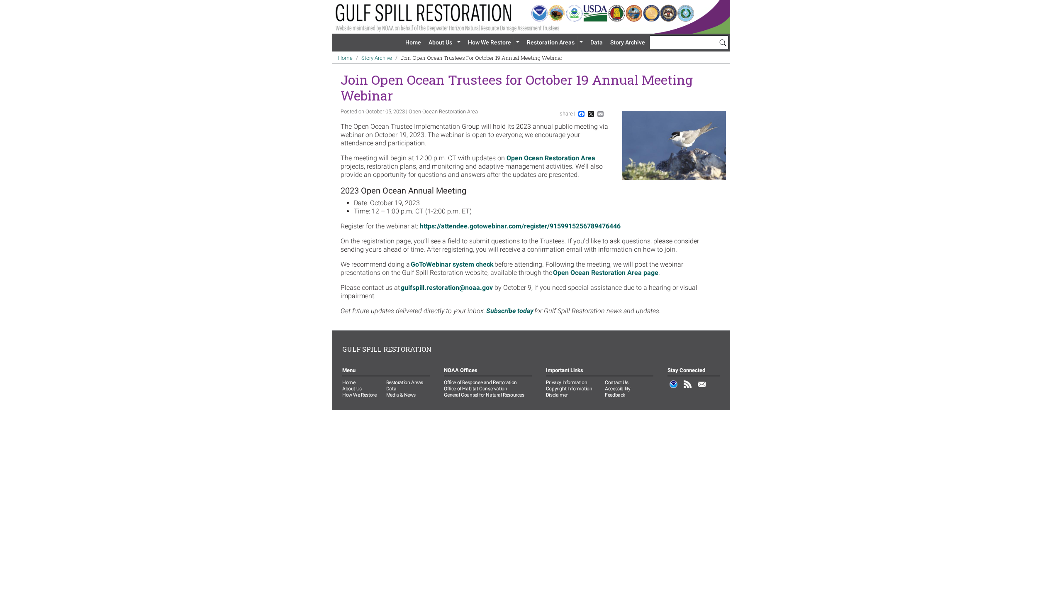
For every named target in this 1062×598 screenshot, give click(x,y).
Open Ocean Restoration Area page (605, 273)
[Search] (723, 42)
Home (413, 42)
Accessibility (618, 389)
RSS (688, 388)
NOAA (674, 388)
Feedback (615, 395)
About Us (440, 42)
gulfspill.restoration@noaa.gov (447, 288)
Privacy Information (566, 382)
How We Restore (489, 42)
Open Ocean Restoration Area (551, 158)
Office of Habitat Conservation (475, 389)
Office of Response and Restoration (480, 382)
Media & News (401, 395)
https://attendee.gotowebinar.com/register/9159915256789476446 (520, 226)
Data (596, 42)
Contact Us (616, 382)
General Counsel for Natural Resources (484, 395)
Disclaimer (557, 395)
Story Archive (627, 42)
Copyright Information (569, 389)
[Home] (531, 17)
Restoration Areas (551, 42)
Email (702, 388)
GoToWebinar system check (452, 264)
